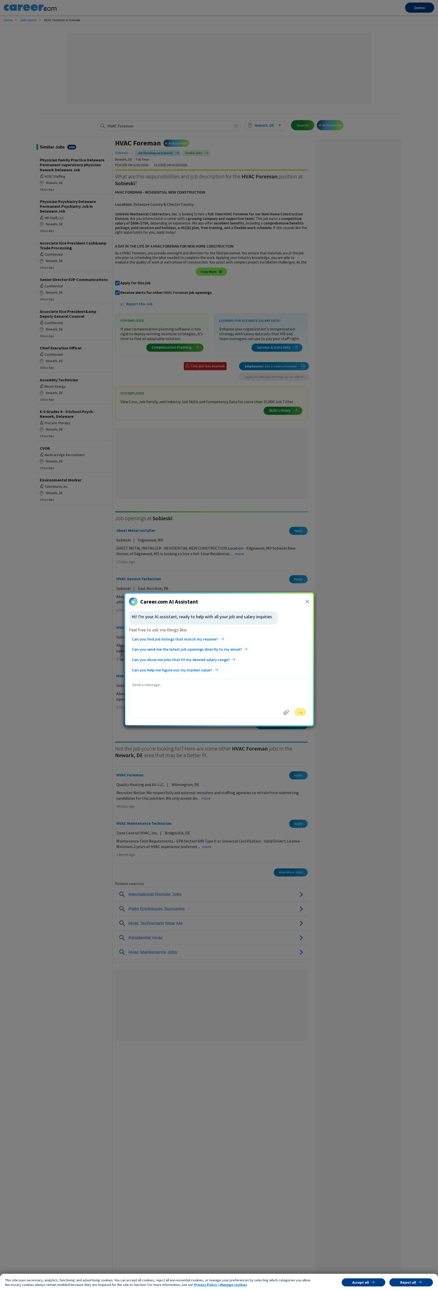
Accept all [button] (360, 1282)
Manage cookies (233, 1284)
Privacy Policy (205, 1284)
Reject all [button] (408, 1282)
